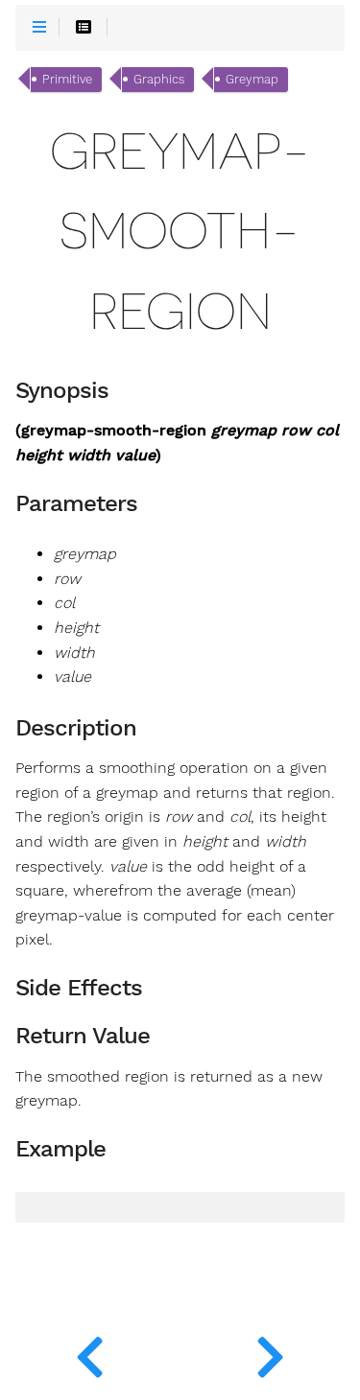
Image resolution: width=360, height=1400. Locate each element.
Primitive (67, 79)
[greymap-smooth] (90, 1352)
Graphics (158, 79)
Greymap (252, 79)
